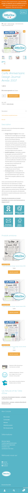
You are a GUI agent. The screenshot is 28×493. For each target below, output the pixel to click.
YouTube (5, 462)
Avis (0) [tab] (3, 119)
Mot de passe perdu (8, 428)
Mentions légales (6, 441)
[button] (24, 31)
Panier (21, 489)
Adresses (6, 422)
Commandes (7, 419)
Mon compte (7, 417)
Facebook (5, 465)
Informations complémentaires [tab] (9, 115)
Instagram (5, 464)
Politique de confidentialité (8, 445)
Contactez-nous (6, 446)
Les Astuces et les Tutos (7, 448)
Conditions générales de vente (9, 443)
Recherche (14, 490)
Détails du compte (8, 425)
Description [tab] (4, 111)
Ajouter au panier (13, 96)
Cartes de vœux (10, 23)
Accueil (4, 23)
